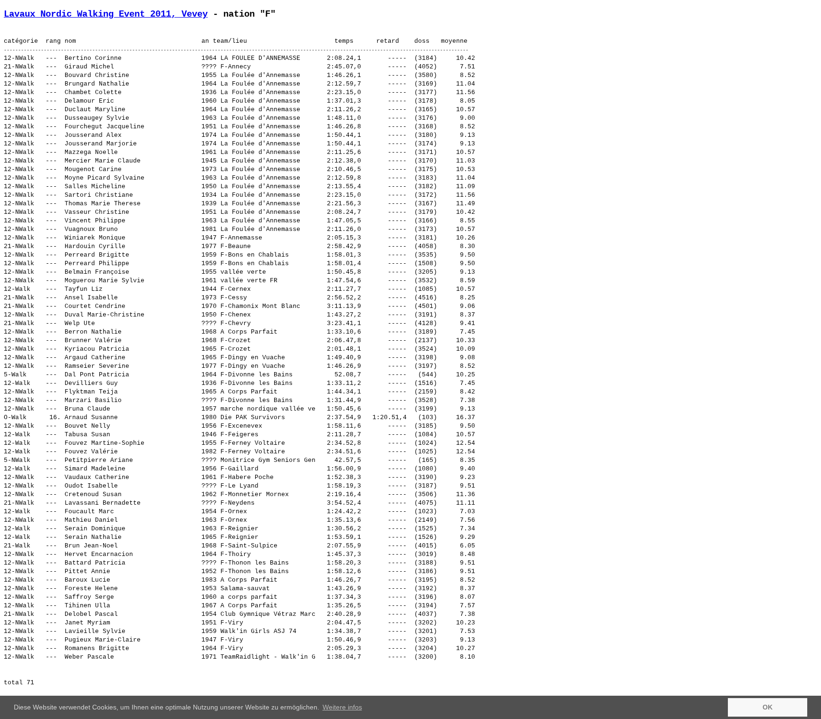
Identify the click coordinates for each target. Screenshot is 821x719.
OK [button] (768, 707)
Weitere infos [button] (342, 707)
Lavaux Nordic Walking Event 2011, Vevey (106, 14)
